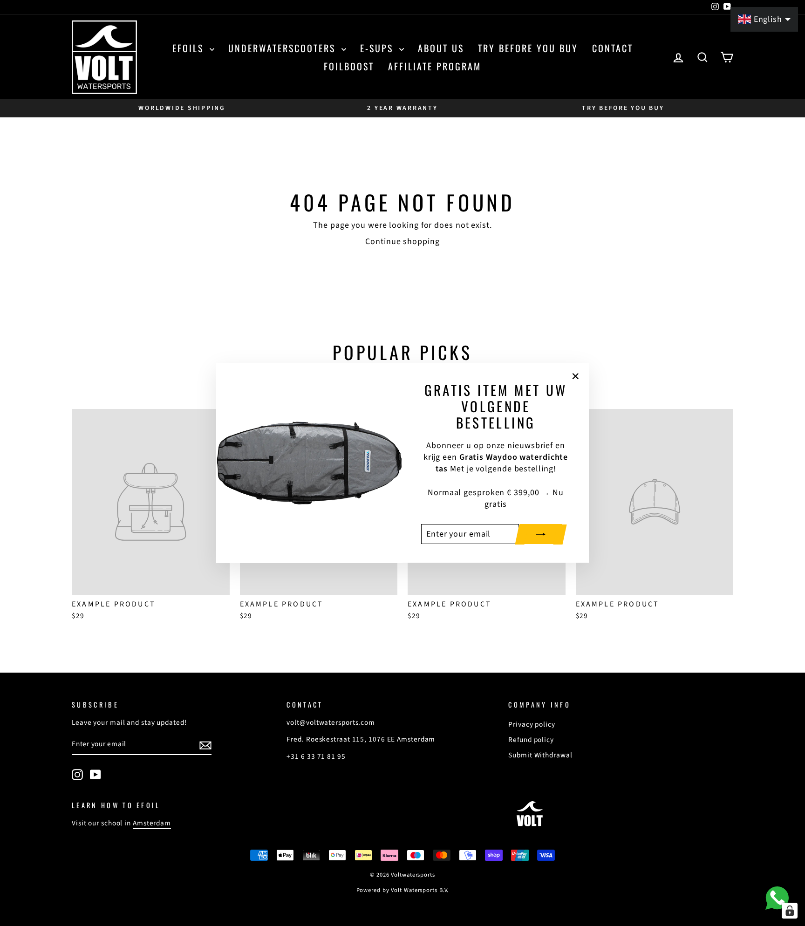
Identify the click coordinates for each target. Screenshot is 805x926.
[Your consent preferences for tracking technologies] (790, 911)
